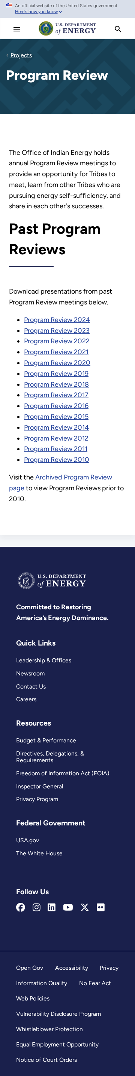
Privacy (109, 967)
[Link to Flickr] (101, 908)
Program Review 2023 (57, 331)
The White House (39, 853)
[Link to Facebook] (20, 908)
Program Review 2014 (56, 427)
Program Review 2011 (55, 449)
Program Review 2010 (56, 460)
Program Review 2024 (57, 320)
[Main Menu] (16, 29)
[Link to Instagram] (36, 908)
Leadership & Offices (43, 660)
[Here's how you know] (67, 9)
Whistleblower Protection (49, 1029)
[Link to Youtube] (68, 908)
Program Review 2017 (56, 395)
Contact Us (31, 686)
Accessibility (71, 967)
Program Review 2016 (56, 406)
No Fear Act (95, 983)
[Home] (68, 35)
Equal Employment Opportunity (57, 1044)
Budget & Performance (46, 740)
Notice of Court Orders (46, 1059)
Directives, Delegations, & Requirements (50, 757)
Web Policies (33, 998)
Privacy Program (37, 799)
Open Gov (29, 967)
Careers (26, 699)
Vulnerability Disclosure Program (58, 1013)
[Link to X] (84, 908)
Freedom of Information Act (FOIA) (63, 773)
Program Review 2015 (56, 417)
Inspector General (39, 786)
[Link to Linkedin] (52, 908)
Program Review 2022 (57, 341)
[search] (118, 29)
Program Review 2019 (56, 374)
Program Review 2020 (57, 363)
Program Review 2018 (56, 384)
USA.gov (27, 840)
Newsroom (30, 673)
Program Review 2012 (56, 438)
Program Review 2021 (56, 352)
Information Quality (41, 983)
